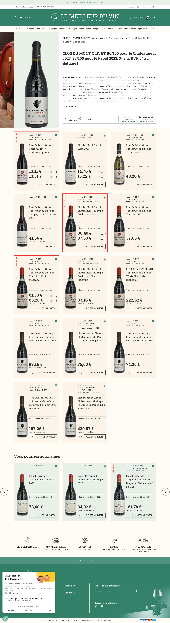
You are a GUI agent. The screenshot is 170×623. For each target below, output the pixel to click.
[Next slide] (166, 491)
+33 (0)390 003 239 (44, 7)
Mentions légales (99, 620)
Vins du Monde (130, 29)
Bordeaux (62, 29)
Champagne (53, 29)
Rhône (81, 29)
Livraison (141, 7)
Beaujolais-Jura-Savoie (36, 29)
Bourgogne (73, 29)
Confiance (70, 592)
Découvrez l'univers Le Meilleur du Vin (85, 2)
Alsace (21, 29)
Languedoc (97, 29)
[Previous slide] (4, 491)
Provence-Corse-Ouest (113, 29)
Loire (88, 29)
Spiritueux (142, 29)
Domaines (70, 585)
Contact (151, 7)
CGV (109, 620)
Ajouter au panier (46, 184)
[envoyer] (136, 591)
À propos (131, 7)
